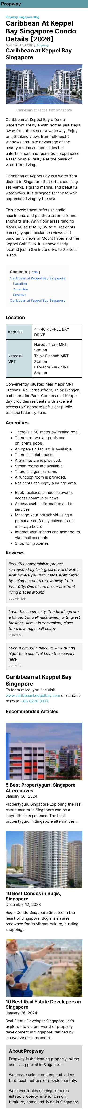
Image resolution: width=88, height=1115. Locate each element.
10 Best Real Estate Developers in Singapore (43, 1004)
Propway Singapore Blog (22, 17)
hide (34, 272)
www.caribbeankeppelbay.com (33, 695)
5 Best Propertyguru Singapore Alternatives (41, 787)
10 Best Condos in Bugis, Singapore (33, 896)
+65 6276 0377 (34, 701)
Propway (11, 4)
